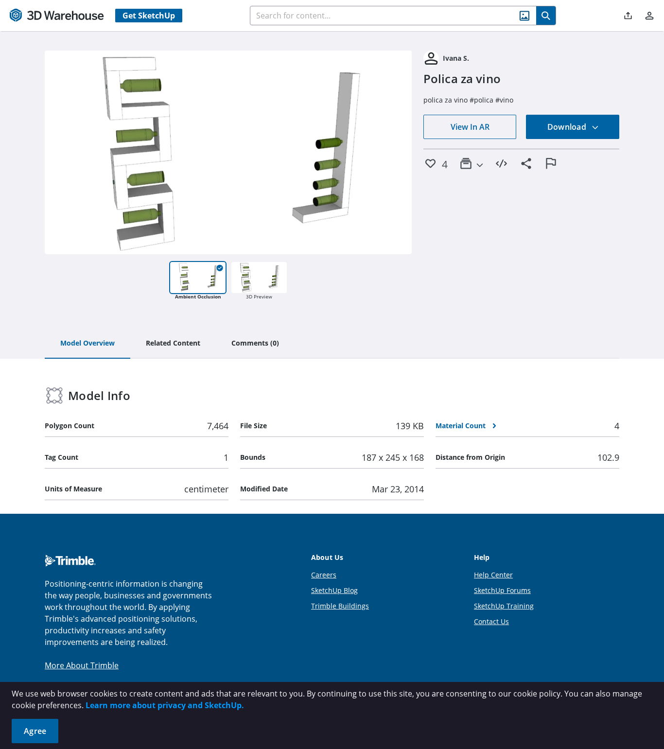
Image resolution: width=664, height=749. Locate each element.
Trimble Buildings (340, 605)
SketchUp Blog (334, 590)
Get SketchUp (148, 15)
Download (567, 127)
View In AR (470, 127)
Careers (323, 574)
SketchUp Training (504, 605)
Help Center (493, 574)
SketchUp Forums (502, 590)
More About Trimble (82, 665)
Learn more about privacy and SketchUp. (165, 705)
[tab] (87, 344)
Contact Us (491, 621)
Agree (35, 731)
